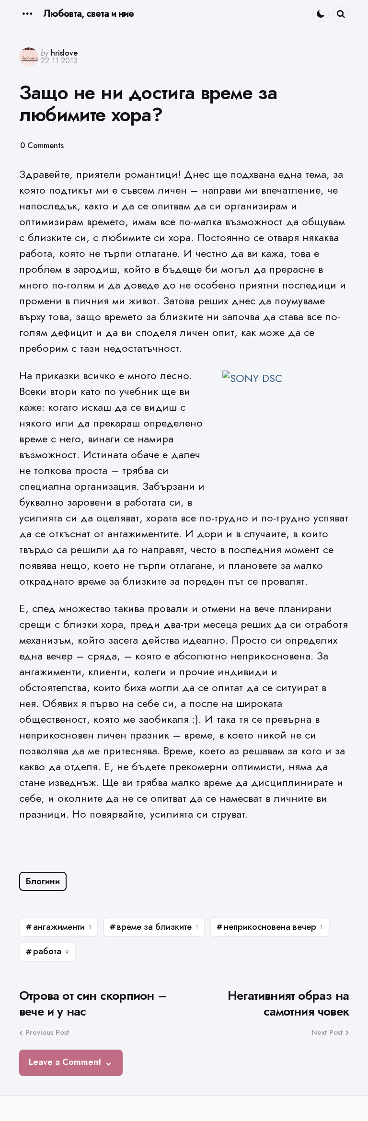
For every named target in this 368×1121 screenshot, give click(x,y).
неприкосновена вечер (273, 927)
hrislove (64, 52)
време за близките (157, 927)
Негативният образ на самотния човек (288, 1003)
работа (51, 951)
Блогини (43, 881)
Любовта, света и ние (88, 14)
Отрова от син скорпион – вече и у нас (93, 1003)
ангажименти (62, 927)
